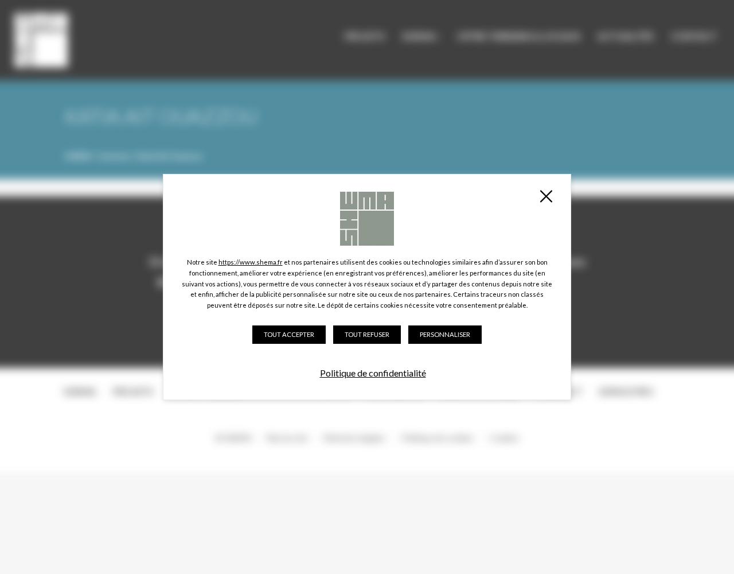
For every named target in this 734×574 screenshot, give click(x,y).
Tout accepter (289, 334)
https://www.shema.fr (250, 262)
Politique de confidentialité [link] (373, 372)
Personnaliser (445, 334)
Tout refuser (367, 334)
